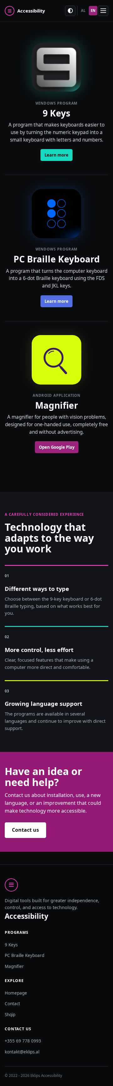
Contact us (25, 829)
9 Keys (11, 945)
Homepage (16, 993)
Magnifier (14, 966)
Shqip (10, 1014)
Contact (12, 1003)
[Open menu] (103, 11)
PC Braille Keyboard (24, 955)
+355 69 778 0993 (23, 1041)
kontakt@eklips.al (22, 1052)
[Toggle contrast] (70, 11)
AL (83, 10)
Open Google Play (56, 447)
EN (93, 10)
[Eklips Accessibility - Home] (33, 11)
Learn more (56, 155)
